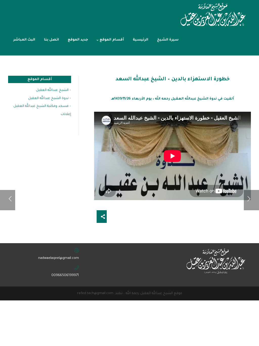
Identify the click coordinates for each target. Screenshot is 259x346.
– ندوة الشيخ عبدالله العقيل (49, 98)
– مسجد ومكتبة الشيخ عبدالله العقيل (42, 106)
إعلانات (66, 114)
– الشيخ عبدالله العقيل (53, 90)
